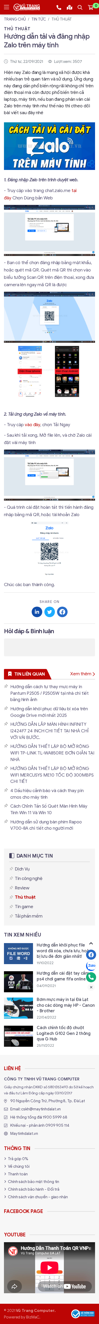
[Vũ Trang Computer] (26, 7)
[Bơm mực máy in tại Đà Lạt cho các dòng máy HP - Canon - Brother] (49, 1008)
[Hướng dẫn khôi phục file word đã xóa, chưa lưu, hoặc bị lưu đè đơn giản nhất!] (49, 954)
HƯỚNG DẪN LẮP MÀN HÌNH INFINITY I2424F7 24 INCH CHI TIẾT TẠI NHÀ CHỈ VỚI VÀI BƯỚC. (49, 731)
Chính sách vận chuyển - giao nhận (38, 1197)
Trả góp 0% (18, 1158)
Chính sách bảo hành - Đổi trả (33, 1189)
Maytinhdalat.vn (24, 1133)
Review (22, 888)
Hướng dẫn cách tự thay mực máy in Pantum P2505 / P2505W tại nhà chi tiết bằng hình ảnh (49, 693)
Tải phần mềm (29, 916)
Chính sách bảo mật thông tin (33, 1181)
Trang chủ (15, 19)
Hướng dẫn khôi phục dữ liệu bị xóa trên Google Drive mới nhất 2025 (49, 712)
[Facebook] (91, 955)
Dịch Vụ (22, 869)
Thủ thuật (61, 19)
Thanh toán (18, 1174)
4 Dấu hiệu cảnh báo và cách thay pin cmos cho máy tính (46, 794)
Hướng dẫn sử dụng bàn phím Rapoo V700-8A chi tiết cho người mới (46, 825)
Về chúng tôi (19, 1166)
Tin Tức (38, 19)
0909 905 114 (57, 1125)
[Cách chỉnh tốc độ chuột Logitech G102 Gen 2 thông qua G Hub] (49, 1037)
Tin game (24, 906)
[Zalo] (91, 966)
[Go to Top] (91, 943)
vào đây (32, 424)
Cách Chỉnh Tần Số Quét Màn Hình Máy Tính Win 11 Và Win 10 (48, 809)
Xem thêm (80, 674)
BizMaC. (33, 1317)
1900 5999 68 (55, 1117)
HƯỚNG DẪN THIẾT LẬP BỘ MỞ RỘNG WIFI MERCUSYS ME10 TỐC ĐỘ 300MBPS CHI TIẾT (52, 775)
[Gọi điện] (91, 977)
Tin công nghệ (28, 878)
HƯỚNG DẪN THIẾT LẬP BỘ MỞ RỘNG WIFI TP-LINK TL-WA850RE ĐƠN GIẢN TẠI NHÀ (52, 753)
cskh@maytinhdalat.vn (41, 1109)
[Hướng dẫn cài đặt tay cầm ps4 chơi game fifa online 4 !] (49, 981)
